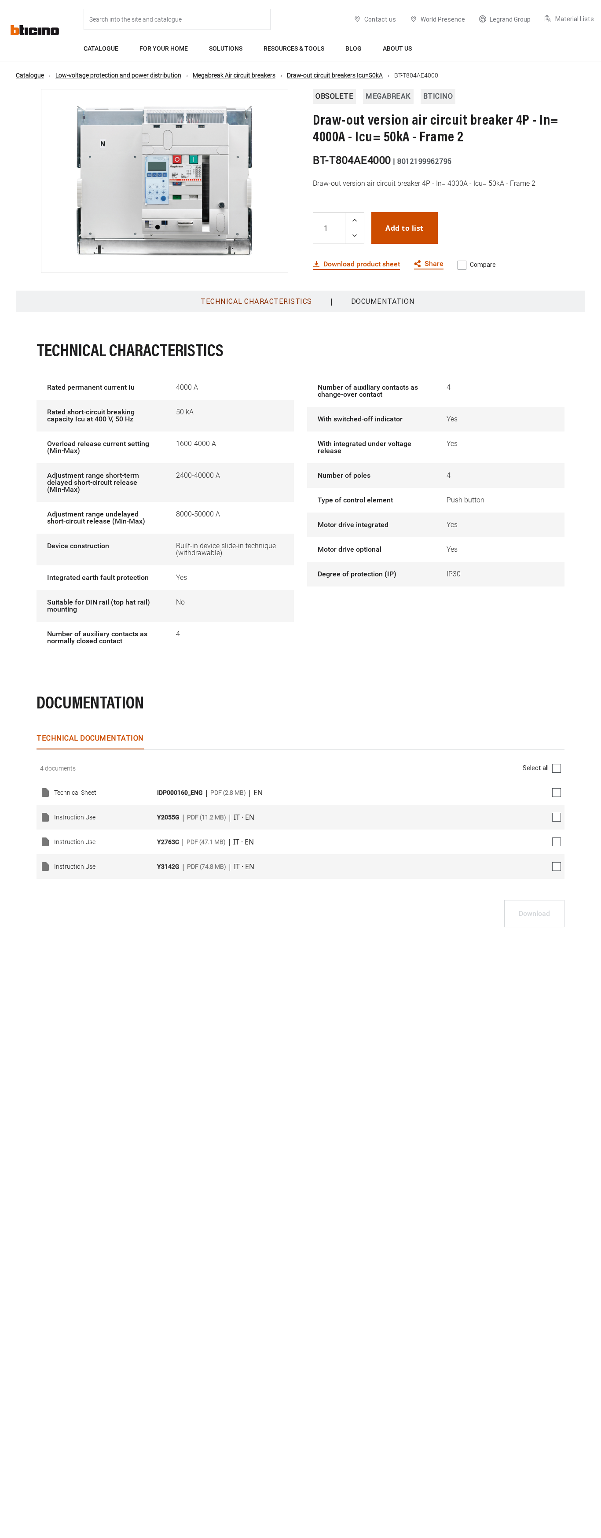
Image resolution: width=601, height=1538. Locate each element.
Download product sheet (361, 264)
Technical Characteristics (256, 301)
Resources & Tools (294, 48)
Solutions (225, 48)
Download (534, 913)
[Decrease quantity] (354, 235)
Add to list (404, 228)
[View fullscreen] (273, 258)
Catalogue (101, 48)
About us (397, 48)
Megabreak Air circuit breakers (234, 75)
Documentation (383, 301)
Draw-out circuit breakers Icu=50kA (335, 75)
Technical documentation (90, 738)
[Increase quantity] (354, 220)
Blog (353, 48)
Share (434, 264)
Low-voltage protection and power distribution (118, 75)
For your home (163, 48)
